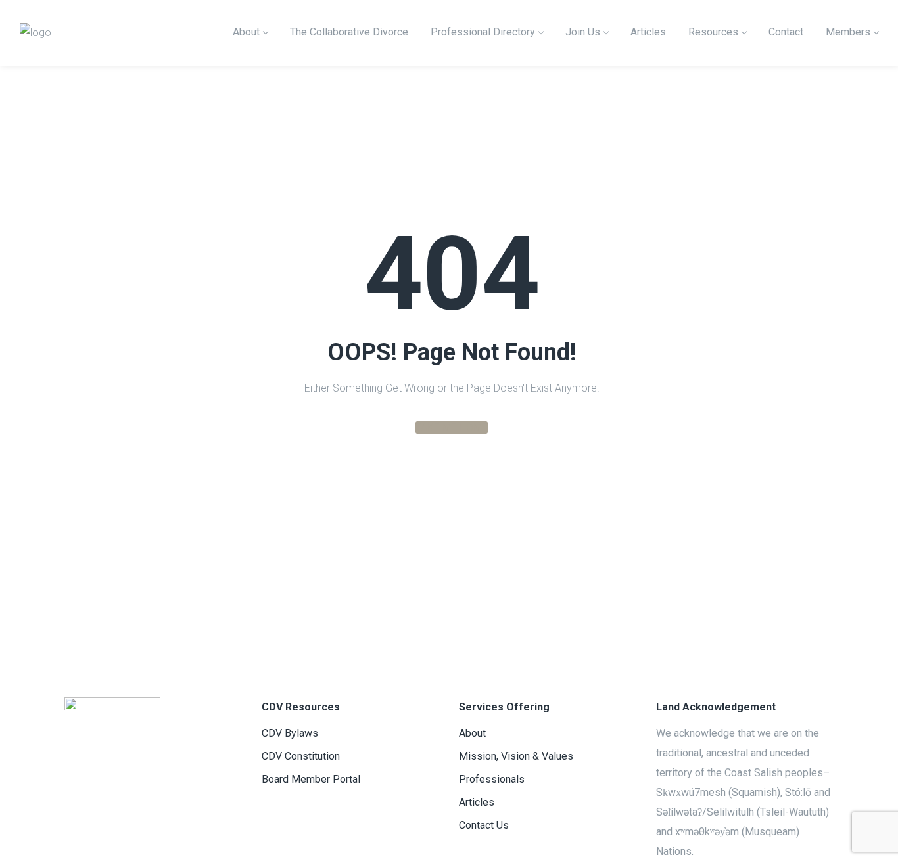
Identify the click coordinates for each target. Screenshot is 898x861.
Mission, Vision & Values (516, 756)
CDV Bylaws (290, 733)
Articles (476, 802)
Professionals (492, 779)
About (472, 733)
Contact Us (484, 825)
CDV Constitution (301, 756)
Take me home (451, 427)
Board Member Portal (311, 779)
